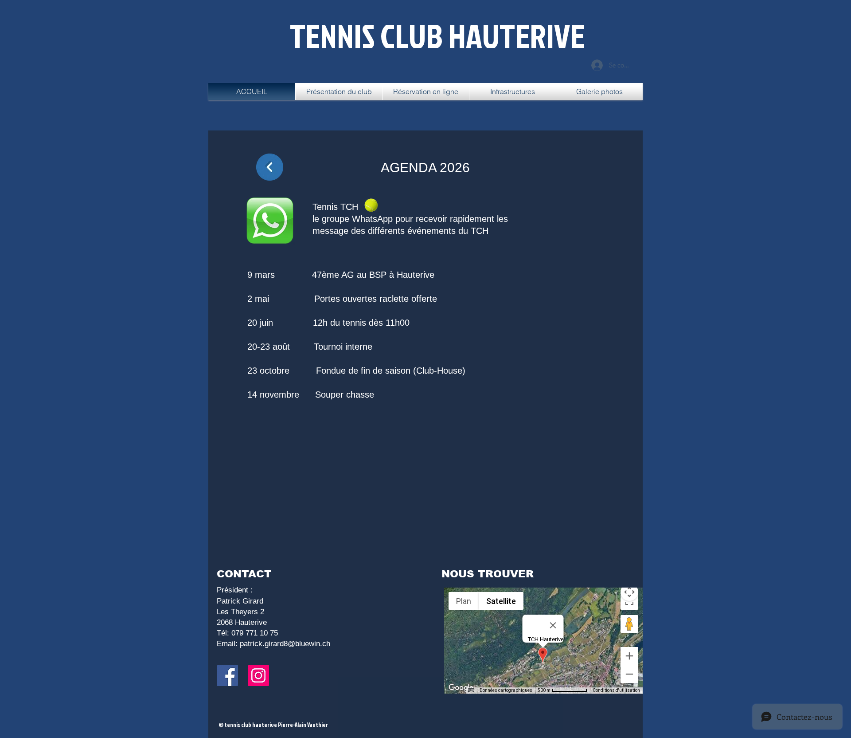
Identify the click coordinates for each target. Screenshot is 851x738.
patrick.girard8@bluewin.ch (285, 643)
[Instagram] (258, 675)
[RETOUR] (269, 167)
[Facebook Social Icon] (227, 675)
